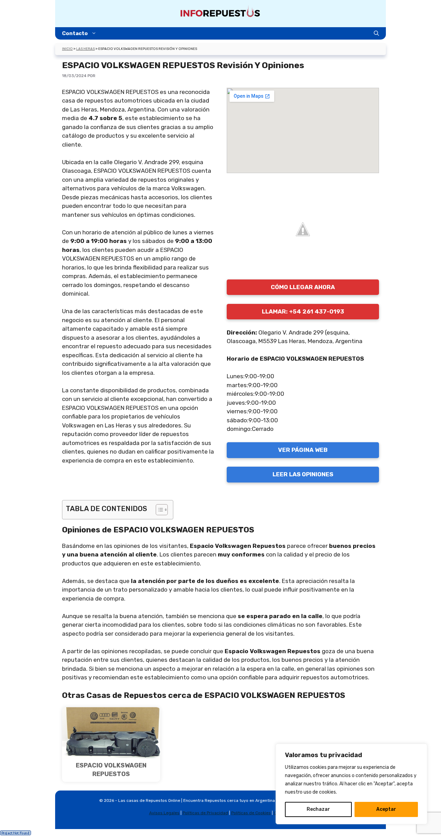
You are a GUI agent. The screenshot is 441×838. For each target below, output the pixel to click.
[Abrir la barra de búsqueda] (376, 33)
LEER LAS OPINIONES (303, 474)
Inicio (67, 49)
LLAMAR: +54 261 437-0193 (303, 311)
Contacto (75, 33)
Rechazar (318, 809)
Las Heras (85, 49)
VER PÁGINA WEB (303, 449)
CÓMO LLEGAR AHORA (303, 287)
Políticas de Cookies (251, 812)
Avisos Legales (164, 812)
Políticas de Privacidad (205, 812)
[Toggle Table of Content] (158, 510)
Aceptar (386, 809)
